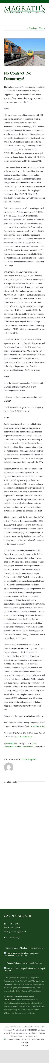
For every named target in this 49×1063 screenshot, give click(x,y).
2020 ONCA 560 (37, 726)
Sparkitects (24, 1045)
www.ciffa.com (36, 947)
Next (41, 28)
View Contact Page (12, 937)
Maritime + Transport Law (24, 746)
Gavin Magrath (11, 743)
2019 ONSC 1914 (24, 736)
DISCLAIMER (10, 1000)
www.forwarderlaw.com (32, 963)
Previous (33, 28)
